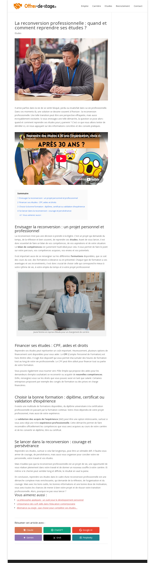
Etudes (108, 6)
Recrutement (123, 6)
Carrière (96, 6)
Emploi (84, 6)
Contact (138, 6)
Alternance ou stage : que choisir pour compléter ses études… (47, 507)
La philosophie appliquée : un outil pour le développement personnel (50, 499)
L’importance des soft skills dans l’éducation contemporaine (46, 503)
